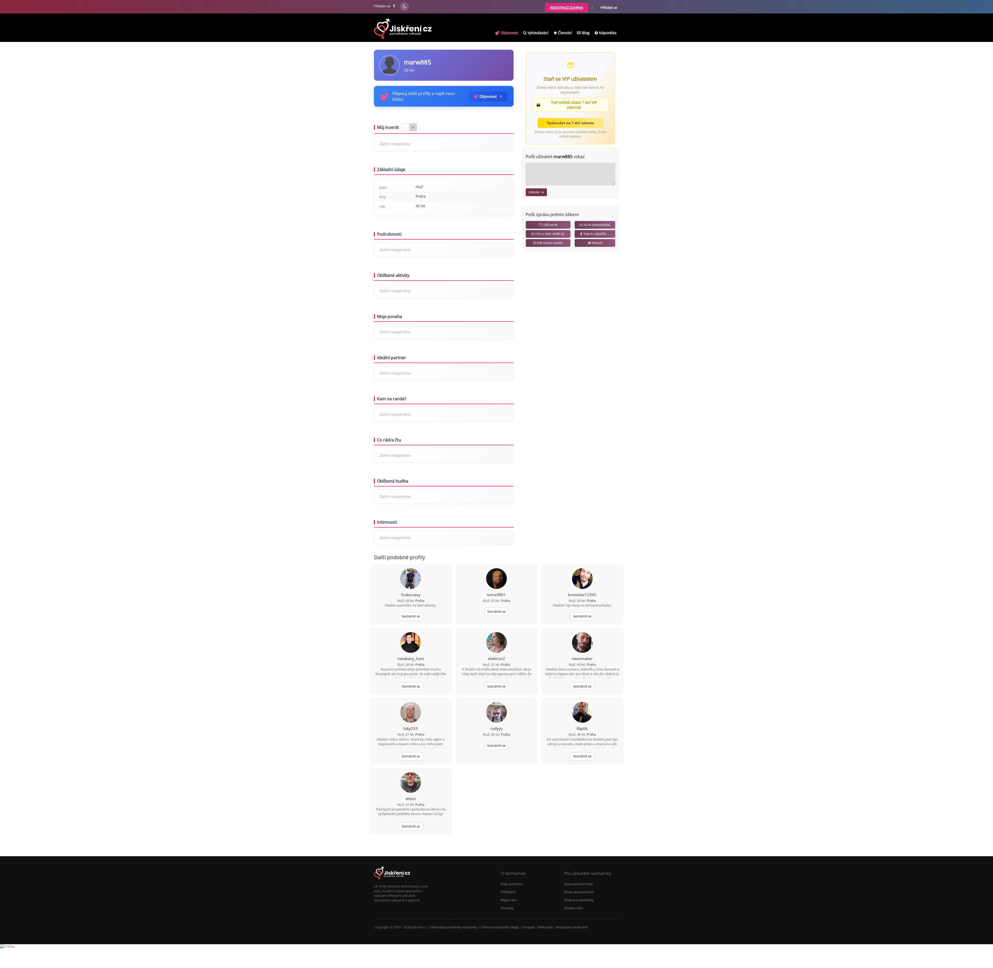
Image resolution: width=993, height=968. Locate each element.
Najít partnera (511, 884)
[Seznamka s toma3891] (496, 579)
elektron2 (496, 658)
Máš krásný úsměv (549, 243)
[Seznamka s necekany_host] (410, 643)
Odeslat (535, 192)
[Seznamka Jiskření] (392, 881)
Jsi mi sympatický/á (596, 225)
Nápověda (607, 32)
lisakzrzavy (410, 594)
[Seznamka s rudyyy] (496, 713)
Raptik (582, 728)
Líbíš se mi (550, 225)
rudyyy (496, 728)
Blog (585, 32)
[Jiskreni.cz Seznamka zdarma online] (394, 6)
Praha (419, 600)
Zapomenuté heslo (578, 884)
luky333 (410, 728)
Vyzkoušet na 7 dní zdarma (570, 123)
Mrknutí (596, 243)
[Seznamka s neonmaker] (582, 643)
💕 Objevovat (506, 32)
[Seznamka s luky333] (410, 713)
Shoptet (528, 927)
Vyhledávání (537, 32)
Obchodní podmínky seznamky (454, 927)
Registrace (508, 900)
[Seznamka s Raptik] (582, 713)
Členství (564, 32)
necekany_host (410, 658)
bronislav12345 (582, 594)
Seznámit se (411, 616)
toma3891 (496, 594)
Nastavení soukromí (571, 927)
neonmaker (582, 658)
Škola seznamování (578, 892)
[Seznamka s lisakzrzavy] (410, 579)
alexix (410, 798)
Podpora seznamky (579, 900)
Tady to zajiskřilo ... (596, 234)
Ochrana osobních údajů (500, 927)
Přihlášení (508, 892)
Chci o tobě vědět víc (550, 234)
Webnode (545, 927)
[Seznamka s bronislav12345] (582, 579)
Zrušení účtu (573, 908)
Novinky (507, 908)
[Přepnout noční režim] (404, 6)
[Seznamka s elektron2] (496, 643)
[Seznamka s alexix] (410, 783)
